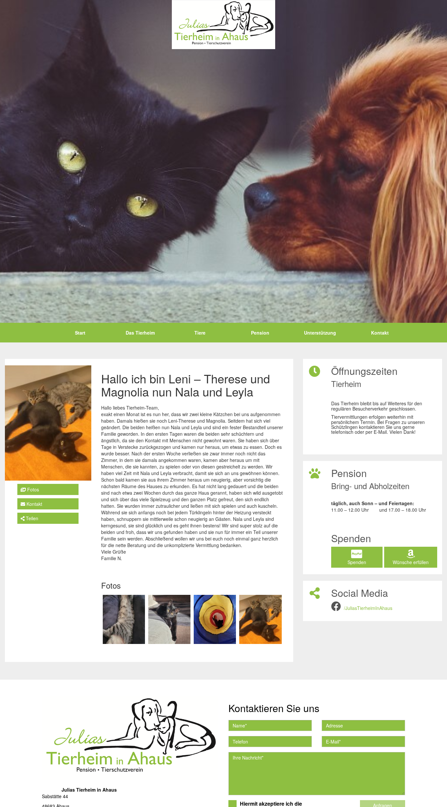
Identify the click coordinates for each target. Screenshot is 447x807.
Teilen (31, 518)
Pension (260, 332)
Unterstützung (320, 332)
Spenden (357, 562)
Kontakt (380, 332)
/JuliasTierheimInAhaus (368, 608)
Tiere (200, 332)
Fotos (32, 489)
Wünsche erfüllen (411, 562)
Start (80, 332)
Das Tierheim (140, 332)
